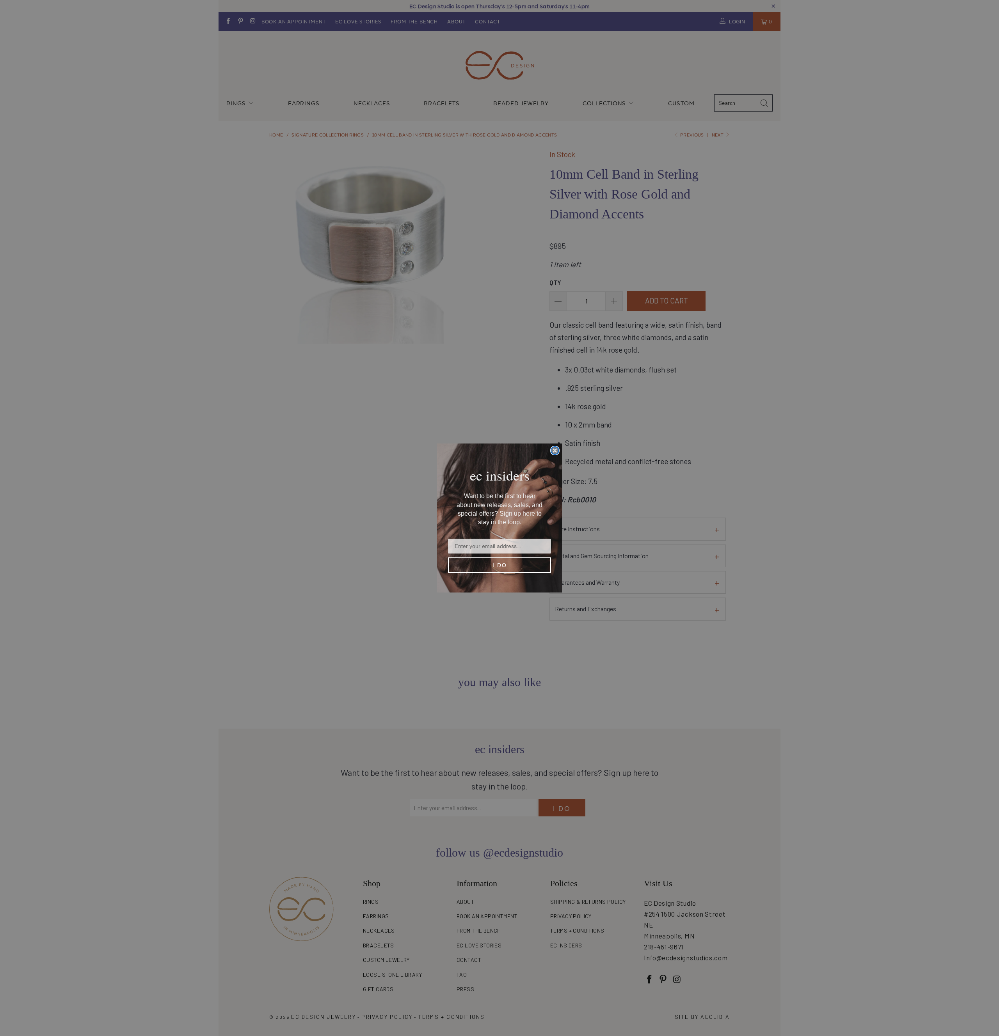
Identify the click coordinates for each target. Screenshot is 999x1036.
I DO (499, 565)
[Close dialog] (555, 450)
